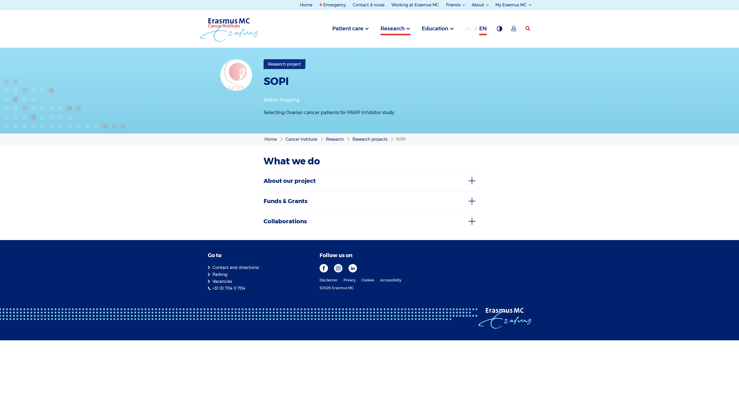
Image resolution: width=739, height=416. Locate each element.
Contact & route (369, 5)
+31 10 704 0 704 (228, 288)
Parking (219, 274)
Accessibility (390, 280)
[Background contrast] (499, 30)
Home (306, 5)
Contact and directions (235, 267)
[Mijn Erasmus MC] (514, 30)
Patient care (347, 28)
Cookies (367, 280)
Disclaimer (329, 280)
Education (435, 28)
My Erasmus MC (511, 5)
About (478, 5)
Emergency (334, 5)
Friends (454, 5)
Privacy (350, 280)
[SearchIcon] (528, 28)
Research (392, 28)
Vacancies (222, 281)
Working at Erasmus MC (415, 5)
